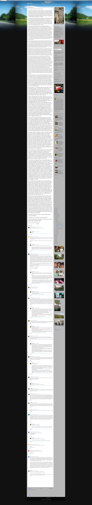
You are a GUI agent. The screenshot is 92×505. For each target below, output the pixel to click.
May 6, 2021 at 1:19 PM (38, 450)
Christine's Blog (57, 127)
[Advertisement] (36, 491)
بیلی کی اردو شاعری (56, 46)
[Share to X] (37, 223)
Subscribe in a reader (57, 95)
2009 (55, 243)
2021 (55, 213)
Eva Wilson (31, 444)
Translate (60, 50)
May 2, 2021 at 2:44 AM (36, 326)
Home (41, 488)
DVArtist (56, 121)
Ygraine (31, 253)
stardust (31, 414)
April (56, 230)
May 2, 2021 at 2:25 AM (34, 388)
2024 (55, 210)
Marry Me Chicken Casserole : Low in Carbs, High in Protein (60, 135)
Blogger (50, 499)
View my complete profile (57, 111)
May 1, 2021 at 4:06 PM (34, 320)
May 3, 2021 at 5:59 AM (36, 409)
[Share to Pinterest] (38, 223)
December (57, 214)
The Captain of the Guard (60, 159)
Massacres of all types (60, 170)
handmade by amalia (57, 158)
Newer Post (30, 488)
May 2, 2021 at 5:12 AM (34, 402)
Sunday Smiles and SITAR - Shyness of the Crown (60, 129)
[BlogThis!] (36, 223)
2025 (55, 209)
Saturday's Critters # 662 (60, 141)
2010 (55, 242)
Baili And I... (30, 3)
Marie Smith (31, 236)
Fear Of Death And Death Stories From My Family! (59, 228)
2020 (55, 234)
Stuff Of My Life (57, 222)
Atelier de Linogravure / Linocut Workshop (60, 116)
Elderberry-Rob (32, 356)
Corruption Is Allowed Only (59, 221)
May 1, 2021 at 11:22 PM (36, 356)
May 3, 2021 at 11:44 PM (36, 444)
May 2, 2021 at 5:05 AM (36, 383)
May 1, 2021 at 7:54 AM (34, 253)
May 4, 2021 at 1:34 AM (36, 424)
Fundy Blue (31, 456)
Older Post (51, 488)
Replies (31, 230)
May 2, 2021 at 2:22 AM (36, 244)
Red (30, 320)
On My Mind (59, 153)
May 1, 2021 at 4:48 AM (35, 236)
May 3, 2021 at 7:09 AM (35, 414)
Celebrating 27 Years (60, 147)
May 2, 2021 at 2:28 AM (36, 291)
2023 (55, 211)
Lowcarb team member (32, 450)
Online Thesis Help (32, 447)
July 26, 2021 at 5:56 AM (35, 470)
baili (32, 244)
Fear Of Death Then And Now (59, 227)
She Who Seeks (57, 115)
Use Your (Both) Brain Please (59, 223)
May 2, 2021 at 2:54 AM (36, 343)
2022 (55, 212)
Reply (31, 234)
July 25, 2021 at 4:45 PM (36, 456)
